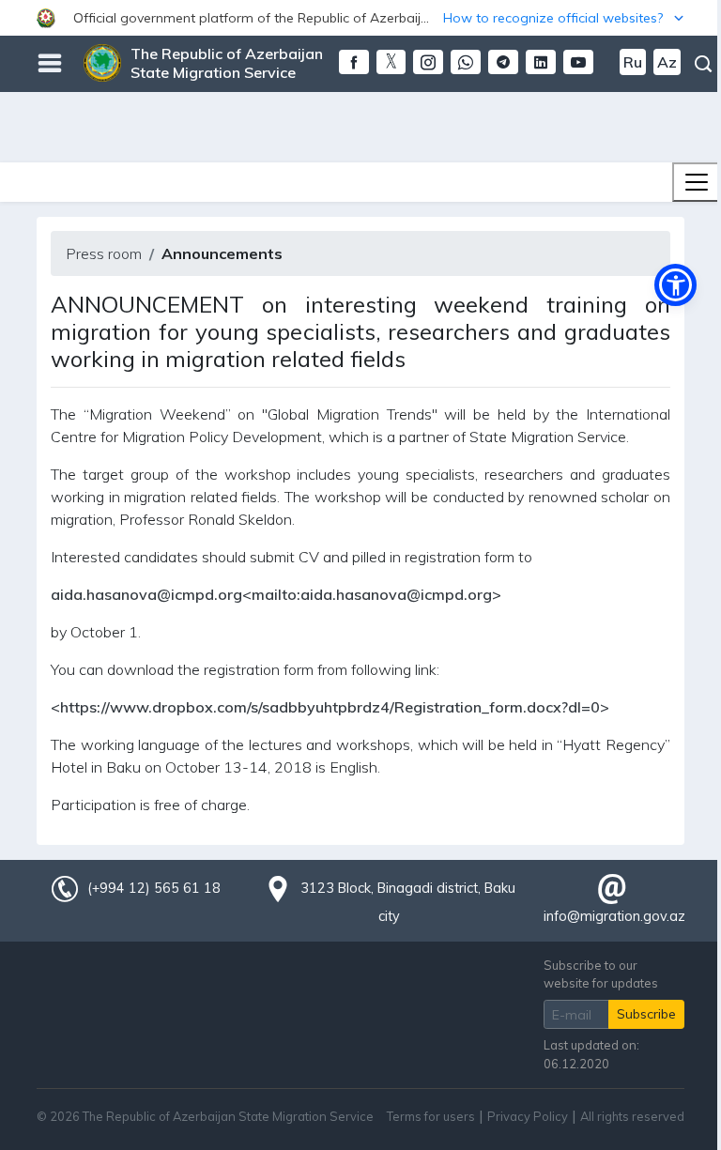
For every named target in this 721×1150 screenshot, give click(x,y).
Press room (104, 253)
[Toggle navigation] (696, 182)
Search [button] (703, 63)
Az (667, 62)
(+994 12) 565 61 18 (154, 888)
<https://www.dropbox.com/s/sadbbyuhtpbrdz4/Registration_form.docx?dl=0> (330, 707)
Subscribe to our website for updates (601, 974)
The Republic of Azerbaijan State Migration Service (226, 63)
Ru (632, 62)
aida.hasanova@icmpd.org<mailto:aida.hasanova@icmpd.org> (276, 594)
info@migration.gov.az (614, 916)
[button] (360, 18)
